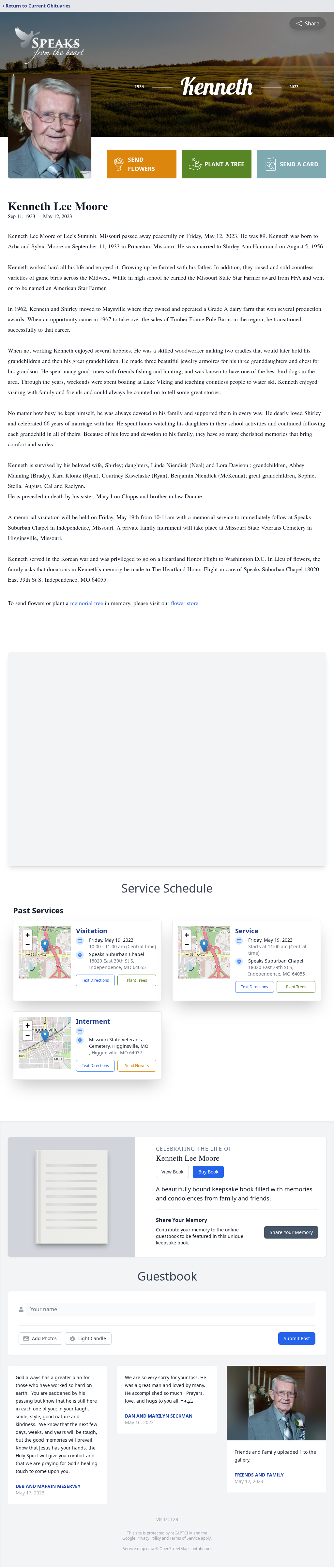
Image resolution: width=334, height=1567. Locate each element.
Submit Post (297, 1338)
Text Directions (95, 980)
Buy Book (208, 1172)
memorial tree (86, 603)
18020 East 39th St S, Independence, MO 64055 (117, 964)
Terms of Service (185, 1538)
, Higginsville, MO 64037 (115, 1052)
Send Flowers (137, 1065)
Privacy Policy (148, 1538)
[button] (45, 945)
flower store (184, 603)
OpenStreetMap (174, 1548)
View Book (172, 1172)
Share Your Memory (291, 1232)
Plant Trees (137, 980)
